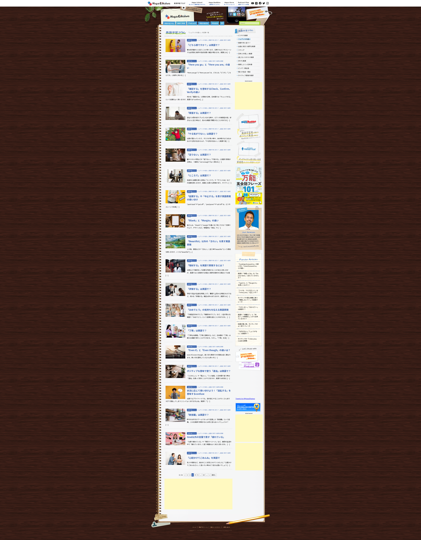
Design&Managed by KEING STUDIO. (223, 530)
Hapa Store (229, 3)
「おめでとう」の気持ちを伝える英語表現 (207, 309)
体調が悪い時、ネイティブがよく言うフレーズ (248, 325)
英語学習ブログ (179, 3)
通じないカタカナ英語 (246, 57)
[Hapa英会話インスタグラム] (242, 15)
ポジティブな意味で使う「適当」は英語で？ (209, 371)
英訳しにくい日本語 (245, 64)
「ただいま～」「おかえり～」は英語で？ (248, 308)
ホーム (194, 527)
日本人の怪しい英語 (245, 53)
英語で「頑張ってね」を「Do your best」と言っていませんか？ (248, 275)
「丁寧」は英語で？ (197, 330)
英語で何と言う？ (214, 40)
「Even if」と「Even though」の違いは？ (208, 350)
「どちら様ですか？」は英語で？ (203, 45)
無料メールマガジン (215, 527)
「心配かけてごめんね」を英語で (203, 457)
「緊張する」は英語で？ (199, 112)
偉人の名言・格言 (244, 72)
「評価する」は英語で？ (199, 288)
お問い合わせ (226, 527)
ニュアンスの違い (202, 40)
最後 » (214, 475)
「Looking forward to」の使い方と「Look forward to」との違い (248, 266)
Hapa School (197, 3)
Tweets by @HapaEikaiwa (245, 398)
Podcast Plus (243, 3)
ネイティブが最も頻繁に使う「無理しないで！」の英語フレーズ (248, 300)
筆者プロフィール (203, 527)
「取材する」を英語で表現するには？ (205, 265)
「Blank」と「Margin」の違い (203, 220)
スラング (241, 50)
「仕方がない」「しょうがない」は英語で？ (247, 332)
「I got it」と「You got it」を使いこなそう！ (248, 284)
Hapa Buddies (215, 3)
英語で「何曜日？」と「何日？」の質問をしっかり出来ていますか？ (248, 316)
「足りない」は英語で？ (199, 154)
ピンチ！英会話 (243, 68)
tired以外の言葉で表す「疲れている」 (206, 437)
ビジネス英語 (242, 35)
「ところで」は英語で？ (199, 175)
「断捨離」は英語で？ (198, 414)
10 (204, 475)
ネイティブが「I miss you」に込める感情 (248, 340)
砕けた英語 (242, 61)
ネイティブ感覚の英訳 (245, 75)
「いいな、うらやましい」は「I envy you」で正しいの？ (248, 291)
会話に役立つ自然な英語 (216, 61)
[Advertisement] (198, 494)
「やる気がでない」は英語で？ (202, 133)
